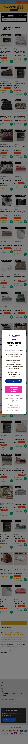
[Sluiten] (23, 333)
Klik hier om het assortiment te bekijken (13, 389)
